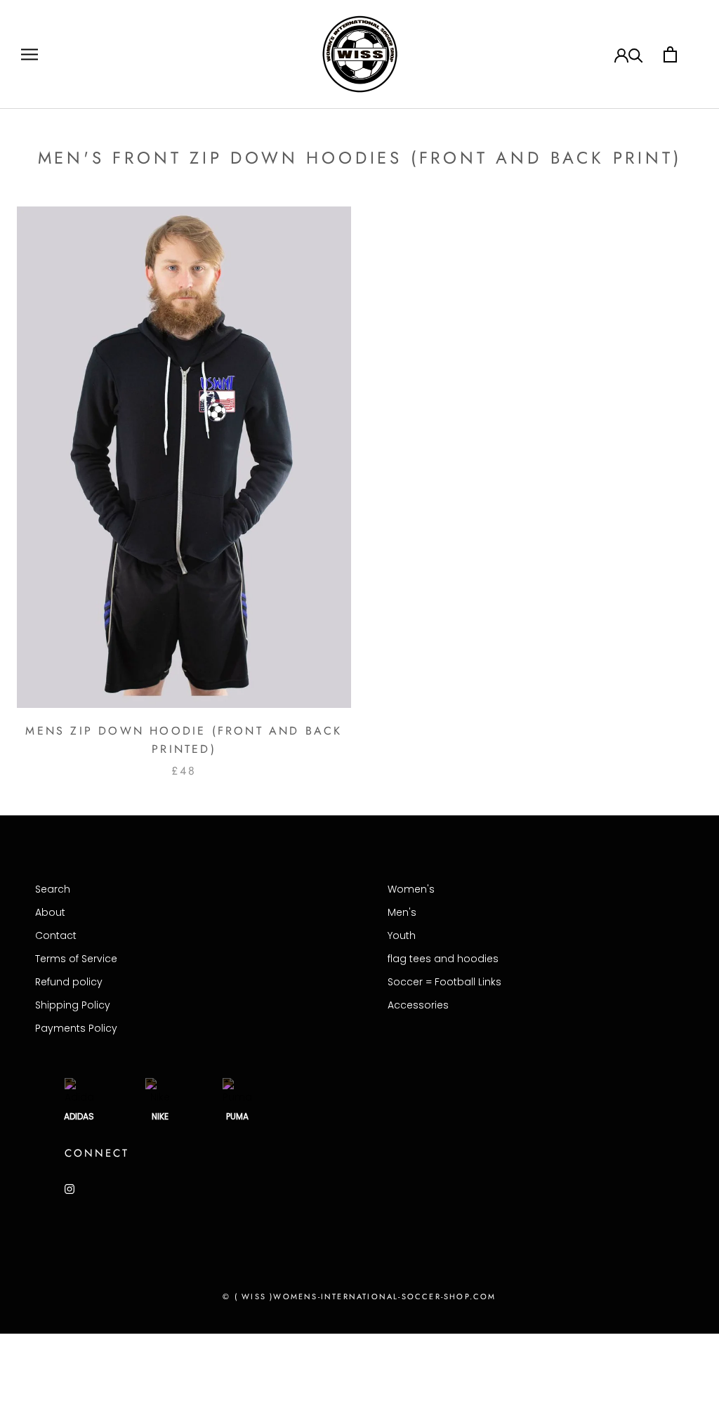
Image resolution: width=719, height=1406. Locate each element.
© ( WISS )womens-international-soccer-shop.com (359, 1296)
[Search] (635, 54)
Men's (402, 912)
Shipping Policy (72, 1005)
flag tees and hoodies (443, 959)
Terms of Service (76, 959)
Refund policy (69, 982)
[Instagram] (69, 1189)
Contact (56, 935)
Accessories (418, 1005)
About (50, 912)
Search (52, 889)
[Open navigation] (29, 54)
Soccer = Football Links (444, 982)
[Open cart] (670, 54)
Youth (402, 935)
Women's (411, 889)
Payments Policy (76, 1028)
